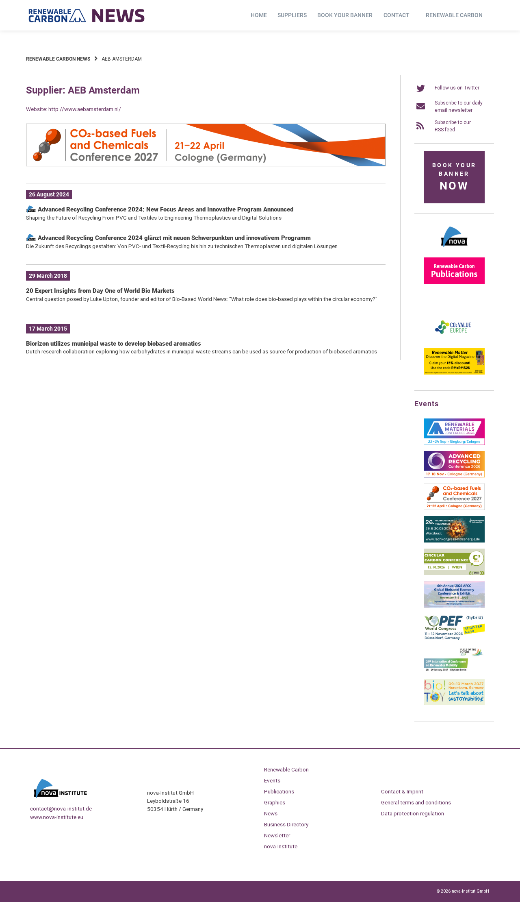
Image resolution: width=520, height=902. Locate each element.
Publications (279, 791)
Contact (397, 15)
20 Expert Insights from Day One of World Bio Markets (100, 290)
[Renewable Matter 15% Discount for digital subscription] (454, 373)
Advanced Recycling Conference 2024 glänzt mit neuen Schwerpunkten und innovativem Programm (173, 238)
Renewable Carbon (454, 15)
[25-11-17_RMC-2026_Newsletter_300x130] (454, 443)
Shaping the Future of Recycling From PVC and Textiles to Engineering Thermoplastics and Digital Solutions (154, 217)
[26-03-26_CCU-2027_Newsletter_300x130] (454, 508)
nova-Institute (280, 846)
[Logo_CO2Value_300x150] (454, 340)
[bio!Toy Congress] (454, 703)
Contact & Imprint (402, 791)
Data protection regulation (412, 813)
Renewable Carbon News (58, 59)
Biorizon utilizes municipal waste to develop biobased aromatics (113, 343)
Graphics (274, 802)
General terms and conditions (416, 802)
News (270, 813)
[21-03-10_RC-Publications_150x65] (454, 282)
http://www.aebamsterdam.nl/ (84, 109)
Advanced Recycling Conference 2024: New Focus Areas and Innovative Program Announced (164, 209)
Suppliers (292, 15)
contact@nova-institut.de (61, 808)
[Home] (87, 15)
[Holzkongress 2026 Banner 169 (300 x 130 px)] (454, 541)
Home (259, 15)
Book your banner (345, 15)
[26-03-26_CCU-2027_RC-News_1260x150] (206, 165)
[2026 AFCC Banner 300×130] (454, 606)
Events (272, 780)
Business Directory (286, 824)
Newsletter (277, 835)
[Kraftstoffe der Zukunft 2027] (454, 671)
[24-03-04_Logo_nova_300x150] (454, 250)
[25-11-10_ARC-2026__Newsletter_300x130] (454, 476)
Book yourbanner (454, 177)
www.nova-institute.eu (56, 817)
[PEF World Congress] (454, 638)
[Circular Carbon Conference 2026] (454, 573)
